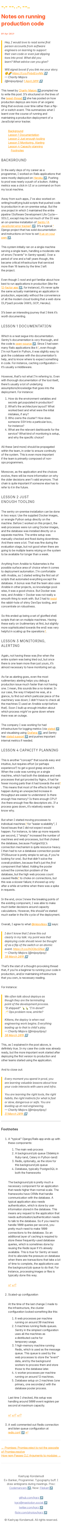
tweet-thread (14, 98)
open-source (24, 343)
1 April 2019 (31, 81)
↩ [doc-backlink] (9, 1285)
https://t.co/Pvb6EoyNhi (27, 73)
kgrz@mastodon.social (29, 1502)
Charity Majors (28, 90)
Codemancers (18, 1488)
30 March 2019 (14, 956)
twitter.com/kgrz (29, 1507)
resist (53, 598)
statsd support (15, 736)
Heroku (38, 178)
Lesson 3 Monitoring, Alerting (26, 142)
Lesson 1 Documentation (23, 135)
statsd (51, 728)
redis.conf (14, 1432)
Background (15, 131)
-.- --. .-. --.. (15, 6)
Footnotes (17, 150)
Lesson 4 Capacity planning (25, 146)
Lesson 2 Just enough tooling (26, 138)
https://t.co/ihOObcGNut (28, 949)
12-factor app (9, 287)
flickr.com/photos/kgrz (29, 1512)
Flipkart (44, 1488)
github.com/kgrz (29, 1497)
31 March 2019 (14, 1113)
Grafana (32, 732)
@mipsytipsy (39, 924)
